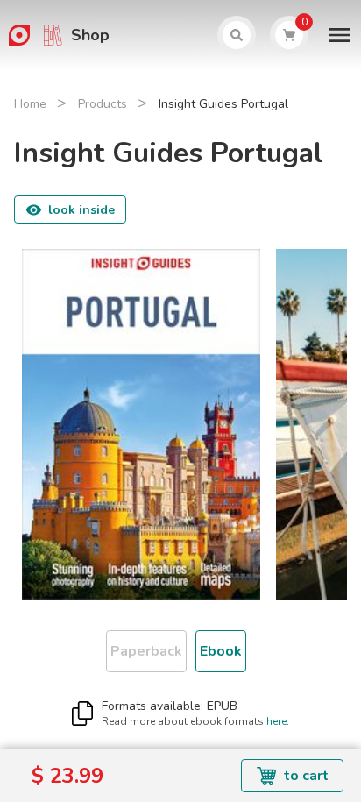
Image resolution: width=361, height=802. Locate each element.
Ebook (221, 651)
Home (30, 104)
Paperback (146, 651)
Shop (90, 35)
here (276, 721)
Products (102, 104)
